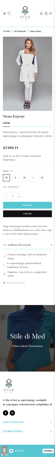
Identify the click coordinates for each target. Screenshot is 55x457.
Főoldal (6, 31)
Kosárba (48, 451)
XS (6, 177)
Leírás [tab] (6, 123)
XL (42, 177)
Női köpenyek (20, 31)
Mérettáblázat (13, 186)
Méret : (8, 170)
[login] (40, 13)
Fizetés (27, 213)
